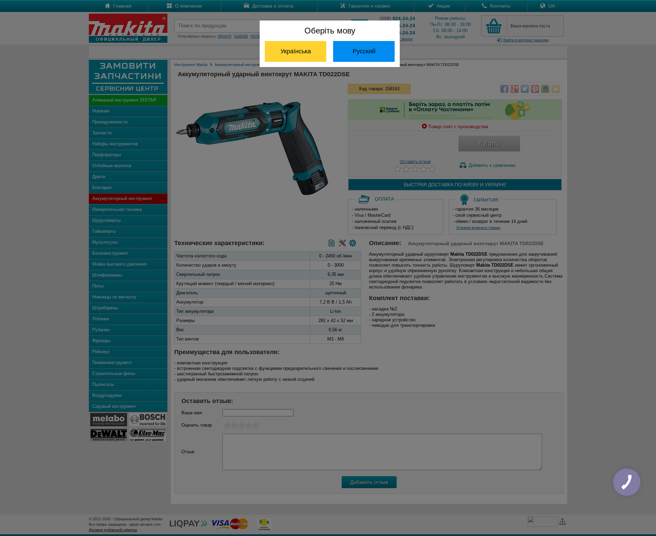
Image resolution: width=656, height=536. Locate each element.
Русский (364, 51)
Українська (296, 51)
